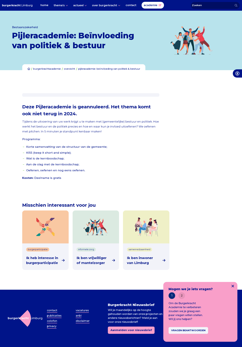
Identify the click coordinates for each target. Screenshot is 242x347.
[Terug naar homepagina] (25, 318)
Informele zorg (86, 249)
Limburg (17, 5)
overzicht (69, 68)
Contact (131, 5)
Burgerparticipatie (38, 249)
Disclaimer (83, 320)
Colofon (52, 320)
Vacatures (82, 310)
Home (44, 5)
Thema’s (59, 5)
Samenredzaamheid (139, 249)
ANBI (78, 315)
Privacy (51, 326)
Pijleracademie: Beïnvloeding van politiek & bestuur (109, 68)
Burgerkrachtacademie (47, 68)
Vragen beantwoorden (188, 330)
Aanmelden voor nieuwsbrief (131, 330)
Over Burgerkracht (104, 5)
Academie (150, 5)
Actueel (78, 5)
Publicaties (54, 315)
